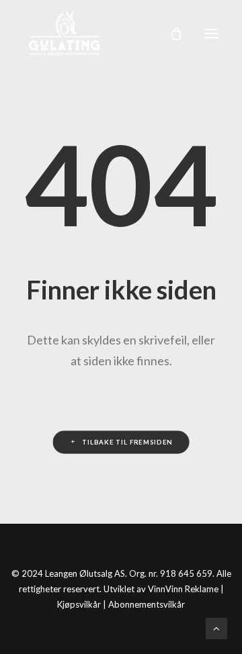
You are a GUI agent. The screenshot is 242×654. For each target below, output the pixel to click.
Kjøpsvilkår (79, 604)
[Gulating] (65, 33)
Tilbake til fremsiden (127, 442)
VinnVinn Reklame (183, 588)
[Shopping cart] (170, 34)
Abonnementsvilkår (146, 604)
